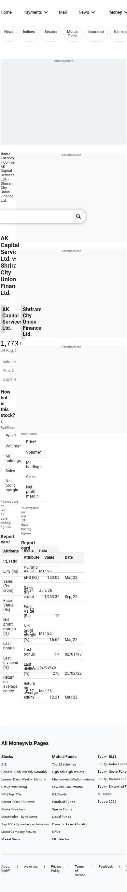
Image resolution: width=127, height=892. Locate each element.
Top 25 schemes (64, 764)
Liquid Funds (61, 817)
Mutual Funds (72, 34)
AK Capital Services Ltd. (12, 248)
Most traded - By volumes (19, 817)
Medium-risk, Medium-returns (73, 779)
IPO (4, 794)
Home (6, 12)
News (83, 12)
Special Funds (62, 809)
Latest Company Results (18, 832)
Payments (32, 12)
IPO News (28, 802)
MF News (104, 794)
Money (8, 158)
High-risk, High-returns (68, 772)
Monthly (41, 772)
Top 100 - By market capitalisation (25, 824)
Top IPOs (14, 794)
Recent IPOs (10, 802)
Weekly (28, 772)
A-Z (4, 764)
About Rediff (5, 868)
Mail (63, 12)
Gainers (120, 32)
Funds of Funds (63, 802)
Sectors (51, 32)
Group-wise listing (14, 787)
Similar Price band (13, 809)
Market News (10, 839)
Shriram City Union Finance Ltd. (11, 279)
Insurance (96, 32)
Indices (29, 32)
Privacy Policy (56, 868)
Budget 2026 (107, 801)
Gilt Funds (59, 794)
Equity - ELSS (107, 756)
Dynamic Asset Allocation (70, 824)
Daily (17, 772)
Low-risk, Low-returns (67, 787)
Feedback (106, 866)
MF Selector (60, 839)
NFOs (56, 832)
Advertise (30, 866)
